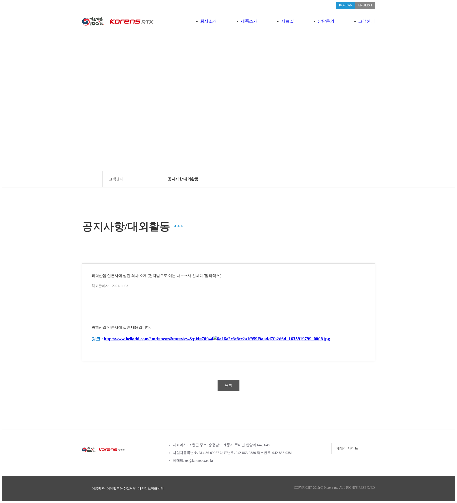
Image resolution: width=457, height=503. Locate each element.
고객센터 (366, 21)
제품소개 (249, 21)
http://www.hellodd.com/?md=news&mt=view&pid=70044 (158, 338)
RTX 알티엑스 (118, 21)
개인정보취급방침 (151, 488)
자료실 (287, 21)
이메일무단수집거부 (121, 488)
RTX (103, 450)
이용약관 (98, 488)
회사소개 (208, 21)
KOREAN (345, 5)
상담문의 (326, 21)
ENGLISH (365, 5)
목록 (228, 385)
